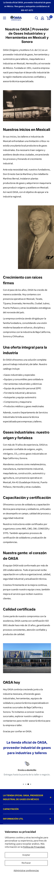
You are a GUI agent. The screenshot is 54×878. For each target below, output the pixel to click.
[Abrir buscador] (36, 18)
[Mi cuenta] (42, 18)
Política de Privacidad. (34, 847)
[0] (48, 18)
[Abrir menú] (4, 18)
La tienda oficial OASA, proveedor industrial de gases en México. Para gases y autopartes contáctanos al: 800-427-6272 (27, 6)
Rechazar (26, 863)
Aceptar (26, 855)
